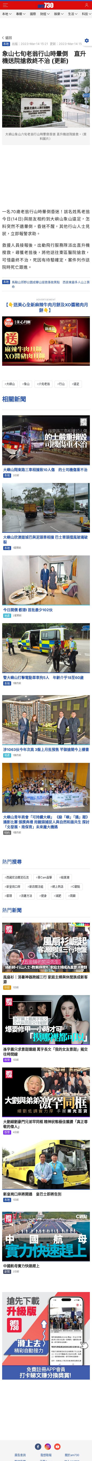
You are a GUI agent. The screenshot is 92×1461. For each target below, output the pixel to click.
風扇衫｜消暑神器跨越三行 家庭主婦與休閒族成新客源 (45, 979)
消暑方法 (26, 895)
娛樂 (7, 1060)
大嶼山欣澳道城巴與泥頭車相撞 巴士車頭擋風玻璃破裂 (45, 539)
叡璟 (9, 895)
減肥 (58, 895)
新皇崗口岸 (13, 886)
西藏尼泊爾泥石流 (17, 877)
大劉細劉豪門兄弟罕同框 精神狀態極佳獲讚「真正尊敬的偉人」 (45, 1124)
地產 (7, 615)
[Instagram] (48, 1446)
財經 (7, 987)
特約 (7, 832)
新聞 (7, 1271)
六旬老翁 (44, 384)
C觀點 (76, 886)
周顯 (73, 895)
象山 (27, 384)
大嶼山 (10, 384)
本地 (6, 44)
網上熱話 (57, 886)
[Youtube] (57, 1446)
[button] (5, 5)
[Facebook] (38, 1446)
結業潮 (65, 877)
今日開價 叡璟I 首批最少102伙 (28, 610)
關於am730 (72, 1455)
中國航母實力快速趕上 (21, 1266)
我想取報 (46, 1455)
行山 (62, 384)
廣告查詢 (20, 1455)
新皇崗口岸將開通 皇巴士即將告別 (32, 1194)
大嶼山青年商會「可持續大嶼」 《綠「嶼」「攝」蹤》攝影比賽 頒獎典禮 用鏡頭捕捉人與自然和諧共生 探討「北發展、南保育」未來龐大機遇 (46, 822)
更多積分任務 (68, 1420)
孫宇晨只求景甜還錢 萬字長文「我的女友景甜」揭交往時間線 (45, 1051)
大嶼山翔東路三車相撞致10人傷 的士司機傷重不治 (45, 470)
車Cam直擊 (45, 877)
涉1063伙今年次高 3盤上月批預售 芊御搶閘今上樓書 (46, 749)
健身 (44, 895)
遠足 (76, 384)
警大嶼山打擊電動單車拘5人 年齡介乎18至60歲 (43, 677)
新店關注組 (36, 886)
